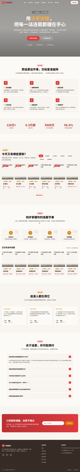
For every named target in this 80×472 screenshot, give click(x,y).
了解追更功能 (46, 38)
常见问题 (57, 2)
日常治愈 (70, 156)
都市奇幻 (42, 159)
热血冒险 (47, 156)
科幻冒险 (55, 156)
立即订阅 (69, 423)
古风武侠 (62, 156)
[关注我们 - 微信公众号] (7, 454)
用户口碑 (50, 2)
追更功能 (30, 2)
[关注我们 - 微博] (3, 454)
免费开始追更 (33, 38)
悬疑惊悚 (49, 159)
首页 (25, 2)
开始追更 (74, 2)
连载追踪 (43, 2)
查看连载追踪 (39, 195)
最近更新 (37, 2)
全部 (41, 156)
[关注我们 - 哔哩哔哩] (10, 454)
